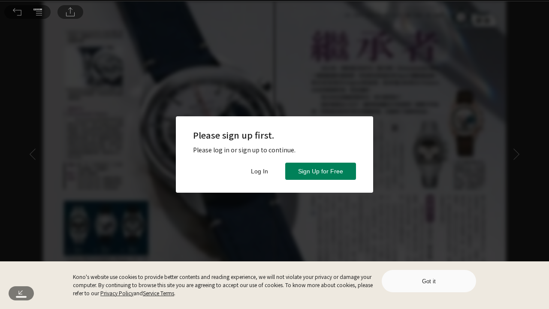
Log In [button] (259, 171)
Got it (429, 281)
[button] (17, 12)
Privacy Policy (116, 293)
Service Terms (158, 293)
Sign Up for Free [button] (320, 171)
